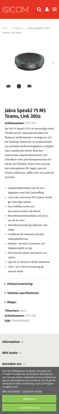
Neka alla (29, 399)
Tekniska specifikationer (23, 293)
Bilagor (12, 302)
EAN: (8, 321)
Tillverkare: (12, 310)
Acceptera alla (29, 407)
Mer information (11, 391)
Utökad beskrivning (20, 284)
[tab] (29, 284)
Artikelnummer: (15, 123)
